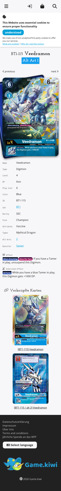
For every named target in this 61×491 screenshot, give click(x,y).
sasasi (20, 245)
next (54, 71)
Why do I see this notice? (32, 44)
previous (9, 71)
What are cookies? (11, 44)
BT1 (18, 206)
